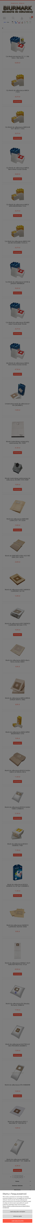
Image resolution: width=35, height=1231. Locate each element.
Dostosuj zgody (17, 1216)
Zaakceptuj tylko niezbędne (17, 1211)
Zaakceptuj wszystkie (18, 1221)
